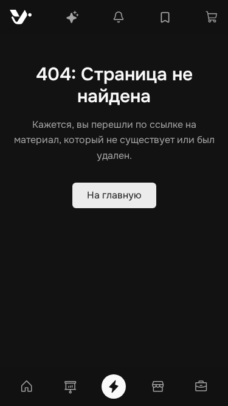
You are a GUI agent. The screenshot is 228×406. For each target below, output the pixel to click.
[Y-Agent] (72, 17)
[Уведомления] (118, 17)
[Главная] (27, 386)
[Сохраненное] (165, 17)
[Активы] (201, 386)
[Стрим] (114, 386)
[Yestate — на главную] (21, 17)
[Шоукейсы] (71, 386)
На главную (114, 195)
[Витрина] (157, 386)
